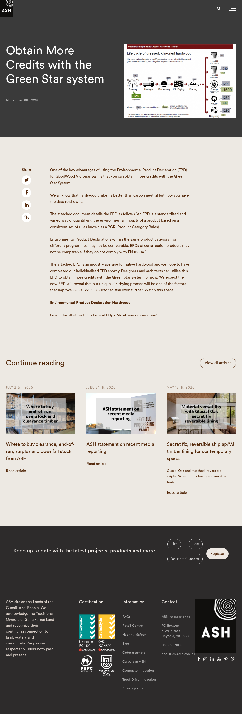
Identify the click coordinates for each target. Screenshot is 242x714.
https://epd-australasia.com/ (131, 315)
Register (217, 554)
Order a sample (133, 652)
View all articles (218, 363)
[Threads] (232, 659)
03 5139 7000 (172, 645)
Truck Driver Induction (139, 679)
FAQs (126, 616)
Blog (125, 643)
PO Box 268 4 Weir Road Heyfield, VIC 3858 (176, 631)
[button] (232, 9)
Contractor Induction (138, 670)
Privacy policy (132, 688)
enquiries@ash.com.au (178, 654)
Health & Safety (134, 634)
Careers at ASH (134, 661)
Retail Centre (132, 625)
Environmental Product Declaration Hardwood (90, 302)
